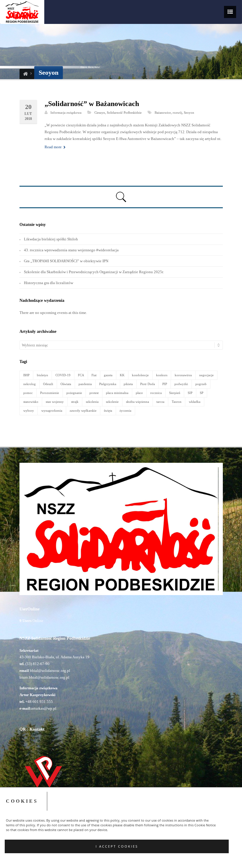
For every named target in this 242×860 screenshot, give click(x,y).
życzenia (125, 410)
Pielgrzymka (107, 384)
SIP (190, 393)
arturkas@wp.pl (43, 708)
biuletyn (42, 375)
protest (94, 393)
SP (201, 393)
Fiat (94, 375)
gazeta (108, 375)
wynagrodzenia (51, 410)
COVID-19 (63, 375)
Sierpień (174, 393)
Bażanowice (163, 112)
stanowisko (30, 401)
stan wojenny (55, 401)
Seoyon (189, 112)
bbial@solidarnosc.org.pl (49, 670)
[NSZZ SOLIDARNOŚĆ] (25, 74)
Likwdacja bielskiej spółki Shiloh (51, 239)
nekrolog (29, 384)
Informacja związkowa (65, 112)
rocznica (156, 393)
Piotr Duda (147, 384)
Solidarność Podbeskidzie (124, 112)
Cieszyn (99, 112)
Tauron (177, 401)
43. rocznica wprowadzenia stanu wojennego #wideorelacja (71, 250)
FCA (81, 375)
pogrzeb (201, 384)
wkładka (194, 401)
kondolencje (140, 375)
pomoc (28, 393)
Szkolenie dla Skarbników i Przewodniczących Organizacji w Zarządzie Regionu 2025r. (94, 272)
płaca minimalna (117, 393)
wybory (28, 410)
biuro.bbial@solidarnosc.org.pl (44, 677)
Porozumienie (49, 393)
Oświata (65, 384)
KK (122, 375)
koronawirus (183, 375)
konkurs (161, 375)
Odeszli (48, 384)
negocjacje (206, 375)
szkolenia (92, 401)
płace (139, 393)
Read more (54, 147)
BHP (26, 375)
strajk (75, 401)
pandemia (85, 384)
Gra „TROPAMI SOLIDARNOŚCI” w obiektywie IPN (66, 261)
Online (31, 620)
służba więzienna (137, 401)
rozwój (177, 112)
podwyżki (181, 384)
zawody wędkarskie (83, 410)
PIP (164, 384)
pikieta (128, 384)
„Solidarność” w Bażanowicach (92, 104)
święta (108, 410)
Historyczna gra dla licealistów (48, 283)
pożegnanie (74, 393)
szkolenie (112, 401)
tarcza (160, 401)
